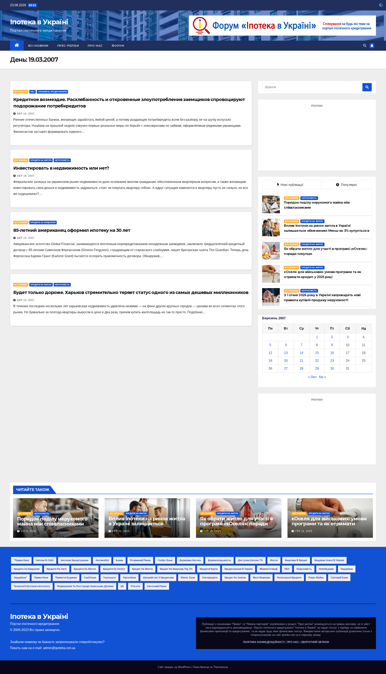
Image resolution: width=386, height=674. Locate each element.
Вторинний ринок (140, 560)
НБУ (33, 92)
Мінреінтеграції (268, 569)
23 (332, 360)
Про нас (95, 45)
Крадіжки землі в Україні (329, 560)
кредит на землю (235, 577)
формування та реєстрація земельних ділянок (85, 586)
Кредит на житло (142, 569)
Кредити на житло (41, 160)
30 (332, 368)
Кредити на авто (57, 569)
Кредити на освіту (114, 569)
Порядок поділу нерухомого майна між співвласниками (52, 521)
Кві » (322, 377)
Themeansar (220, 667)
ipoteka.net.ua (290, 634)
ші (122, 586)
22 (317, 360)
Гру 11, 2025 (303, 531)
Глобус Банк (165, 560)
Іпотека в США (45, 560)
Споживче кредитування (52, 92)
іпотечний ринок (156, 586)
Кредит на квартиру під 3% (176, 569)
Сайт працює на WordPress (175, 667)
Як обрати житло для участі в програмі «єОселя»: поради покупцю (236, 524)
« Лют (312, 377)
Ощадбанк (347, 569)
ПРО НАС (293, 642)
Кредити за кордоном (43, 222)
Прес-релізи (68, 45)
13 (286, 353)
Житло (274, 560)
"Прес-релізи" (305, 624)
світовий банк (339, 577)
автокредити (210, 577)
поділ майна (316, 577)
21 (301, 360)
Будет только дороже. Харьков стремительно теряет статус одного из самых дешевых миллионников (130, 292)
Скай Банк (90, 577)
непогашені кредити (289, 577)
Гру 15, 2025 (212, 531)
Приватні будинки (66, 577)
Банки (119, 560)
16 (332, 353)
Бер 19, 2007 (26, 113)
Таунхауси (109, 577)
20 (286, 360)
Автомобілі (102, 560)
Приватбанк (41, 577)
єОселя (135, 586)
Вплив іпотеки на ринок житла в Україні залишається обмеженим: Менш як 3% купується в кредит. (147, 526)
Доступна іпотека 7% (250, 560)
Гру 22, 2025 (121, 531)
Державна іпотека (190, 560)
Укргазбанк (129, 577)
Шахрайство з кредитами (158, 577)
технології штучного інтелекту (32, 586)
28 (301, 368)
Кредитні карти (209, 569)
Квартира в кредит (296, 560)
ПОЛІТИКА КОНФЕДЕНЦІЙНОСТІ (264, 642)
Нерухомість (62, 160)
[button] (364, 45)
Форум (118, 45)
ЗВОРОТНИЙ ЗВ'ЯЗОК (315, 642)
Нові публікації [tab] (293, 185)
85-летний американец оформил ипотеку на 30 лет (71, 230)
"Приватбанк (21, 560)
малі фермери (261, 577)
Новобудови (326, 569)
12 (270, 353)
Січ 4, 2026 (28, 531)
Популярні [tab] (348, 185)
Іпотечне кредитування (74, 560)
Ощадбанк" (20, 577)
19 (270, 360)
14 (301, 353)
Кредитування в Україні (239, 569)
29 (317, 368)
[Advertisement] (317, 137)
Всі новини (38, 45)
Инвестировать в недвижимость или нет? (61, 168)
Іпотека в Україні (39, 22)
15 (317, 353)
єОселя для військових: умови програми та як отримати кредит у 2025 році (329, 524)
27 (286, 368)
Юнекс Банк (188, 577)
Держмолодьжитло (219, 560)
